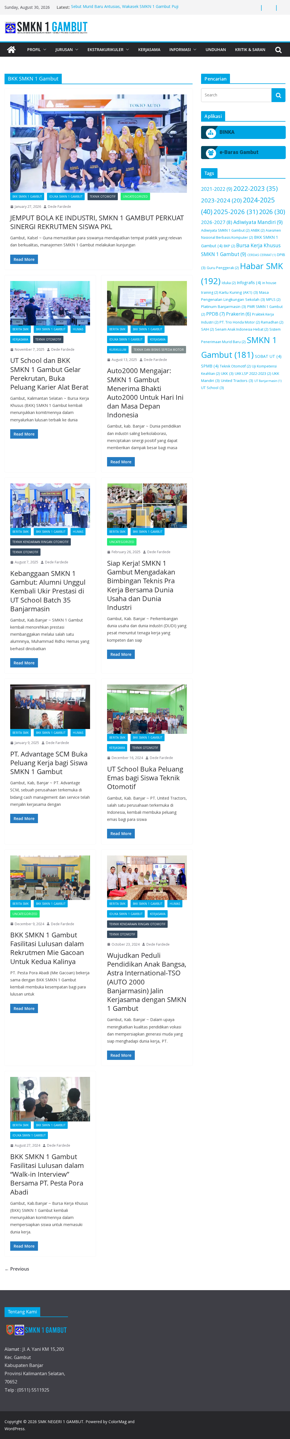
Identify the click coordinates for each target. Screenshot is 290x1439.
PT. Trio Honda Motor (239, 322)
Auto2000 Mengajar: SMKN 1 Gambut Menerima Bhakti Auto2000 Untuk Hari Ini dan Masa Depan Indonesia (145, 392)
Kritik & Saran (250, 49)
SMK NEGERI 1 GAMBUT (61, 1421)
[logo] (36, 1330)
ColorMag (117, 1421)
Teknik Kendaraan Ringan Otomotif (40, 542)
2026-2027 (216, 222)
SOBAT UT (268, 356)
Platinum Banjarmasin (223, 306)
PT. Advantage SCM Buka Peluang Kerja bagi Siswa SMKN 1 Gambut (49, 762)
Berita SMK (20, 329)
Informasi (180, 49)
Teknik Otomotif (103, 196)
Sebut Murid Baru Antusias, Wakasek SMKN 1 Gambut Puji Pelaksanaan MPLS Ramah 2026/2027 (124, 10)
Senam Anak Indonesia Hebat (241, 329)
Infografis (249, 282)
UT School (212, 387)
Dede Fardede (59, 206)
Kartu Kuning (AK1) (238, 292)
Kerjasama (149, 49)
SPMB (210, 366)
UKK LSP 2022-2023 (253, 373)
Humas (78, 329)
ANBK (258, 230)
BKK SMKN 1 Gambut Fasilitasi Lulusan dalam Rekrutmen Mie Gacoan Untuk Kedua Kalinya (47, 948)
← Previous (17, 1269)
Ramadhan (272, 322)
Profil (34, 49)
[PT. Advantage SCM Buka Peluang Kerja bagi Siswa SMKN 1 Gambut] (50, 706)
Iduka (229, 282)
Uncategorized (135, 196)
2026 (272, 212)
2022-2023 (255, 188)
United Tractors (237, 380)
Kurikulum (117, 350)
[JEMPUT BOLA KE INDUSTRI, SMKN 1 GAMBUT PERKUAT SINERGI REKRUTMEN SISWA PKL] (98, 143)
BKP (229, 246)
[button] (43, 50)
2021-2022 (216, 189)
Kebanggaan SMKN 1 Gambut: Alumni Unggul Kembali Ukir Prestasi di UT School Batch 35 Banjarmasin (48, 591)
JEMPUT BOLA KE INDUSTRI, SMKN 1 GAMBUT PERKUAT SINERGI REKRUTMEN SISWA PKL (97, 222)
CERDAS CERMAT (261, 255)
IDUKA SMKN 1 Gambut (65, 196)
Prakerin (238, 314)
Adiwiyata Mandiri (258, 222)
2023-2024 (221, 200)
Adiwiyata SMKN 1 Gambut (225, 230)
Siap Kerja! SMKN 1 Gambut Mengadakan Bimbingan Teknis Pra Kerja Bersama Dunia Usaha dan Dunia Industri (141, 585)
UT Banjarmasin (268, 381)
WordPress (15, 1428)
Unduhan (216, 49)
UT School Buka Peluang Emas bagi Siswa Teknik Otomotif (145, 777)
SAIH (207, 329)
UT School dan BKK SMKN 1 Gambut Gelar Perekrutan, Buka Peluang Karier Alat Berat (49, 374)
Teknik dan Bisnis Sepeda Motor (159, 350)
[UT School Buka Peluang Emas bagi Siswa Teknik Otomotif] (147, 709)
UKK (227, 373)
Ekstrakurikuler (105, 49)
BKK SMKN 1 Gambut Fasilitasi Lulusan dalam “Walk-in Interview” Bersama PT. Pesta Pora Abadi (47, 1174)
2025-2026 (236, 211)
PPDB (215, 314)
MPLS (273, 299)
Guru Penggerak (223, 267)
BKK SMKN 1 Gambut (27, 196)
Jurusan (64, 49)
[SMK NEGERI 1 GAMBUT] (11, 49)
